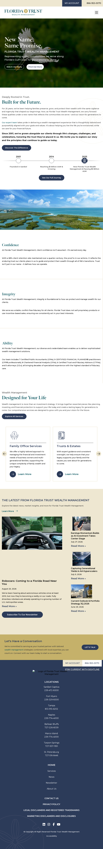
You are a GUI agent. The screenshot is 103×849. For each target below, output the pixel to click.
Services (51, 771)
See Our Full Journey (51, 178)
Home (51, 765)
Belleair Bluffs (51, 724)
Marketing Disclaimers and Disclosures (51, 816)
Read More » (9, 606)
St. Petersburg (51, 752)
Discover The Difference (16, 148)
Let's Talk (90, 647)
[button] (98, 453)
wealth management (14, 650)
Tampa (51, 705)
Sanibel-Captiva (51, 687)
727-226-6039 (51, 727)
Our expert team (9, 122)
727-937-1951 (51, 746)
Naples (51, 715)
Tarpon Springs (51, 743)
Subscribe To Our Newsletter (22, 614)
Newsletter (51, 783)
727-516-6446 (51, 755)
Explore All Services (14, 416)
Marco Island (51, 733)
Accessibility (51, 836)
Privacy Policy (51, 804)
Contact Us (51, 798)
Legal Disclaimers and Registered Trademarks (51, 810)
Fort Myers (51, 696)
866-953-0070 (94, 3)
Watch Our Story (14, 67)
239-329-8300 (51, 699)
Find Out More (35, 67)
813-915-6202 (51, 709)
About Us (51, 789)
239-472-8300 (51, 690)
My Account (72, 3)
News (51, 777)
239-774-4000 (51, 718)
